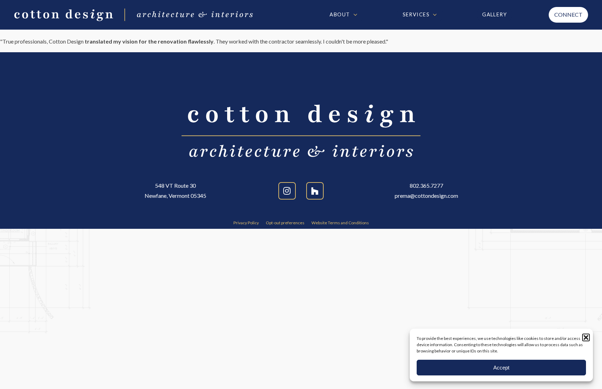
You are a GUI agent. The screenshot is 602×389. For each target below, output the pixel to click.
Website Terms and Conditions (340, 222)
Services (416, 14)
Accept (501, 368)
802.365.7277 (426, 185)
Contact (568, 15)
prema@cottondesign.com (426, 195)
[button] (585, 337)
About (340, 14)
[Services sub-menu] (436, 14)
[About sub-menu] (357, 14)
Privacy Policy (246, 222)
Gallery (494, 14)
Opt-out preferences (285, 222)
